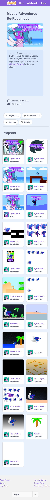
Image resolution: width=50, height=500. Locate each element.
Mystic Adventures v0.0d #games (16, 158)
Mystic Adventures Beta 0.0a (16, 213)
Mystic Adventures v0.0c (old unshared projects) (40, 158)
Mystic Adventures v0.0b (16, 186)
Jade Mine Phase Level (16, 323)
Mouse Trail (14, 461)
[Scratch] (12, 3)
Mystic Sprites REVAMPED (40, 296)
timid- (12, 216)
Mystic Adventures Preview (40, 186)
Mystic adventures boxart (16, 268)
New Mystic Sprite (16, 434)
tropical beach (16, 296)
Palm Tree (38, 434)
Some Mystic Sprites (16, 406)
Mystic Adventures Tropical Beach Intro (16, 351)
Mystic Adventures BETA (40, 213)
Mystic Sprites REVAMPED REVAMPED (40, 268)
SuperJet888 (14, 161)
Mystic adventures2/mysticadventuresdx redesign (40, 241)
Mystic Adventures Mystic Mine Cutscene (40, 406)
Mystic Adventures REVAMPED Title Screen (16, 379)
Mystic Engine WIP (16, 241)
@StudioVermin (16, 64)
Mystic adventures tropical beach (40, 323)
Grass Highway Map (40, 379)
